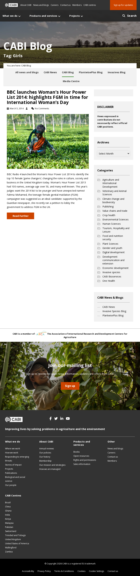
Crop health (108, 215)
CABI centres (89, 5)
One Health (108, 280)
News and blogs (41, 5)
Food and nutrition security (112, 237)
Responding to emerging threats (17, 458)
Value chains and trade (114, 210)
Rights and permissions (84, 460)
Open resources (81, 455)
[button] (51, 418)
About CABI (25, 5)
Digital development (113, 252)
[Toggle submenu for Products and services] (59, 16)
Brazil (8, 502)
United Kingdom (13, 539)
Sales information (81, 464)
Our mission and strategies (52, 464)
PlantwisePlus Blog (112, 315)
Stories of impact (13, 464)
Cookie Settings (96, 571)
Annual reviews (46, 448)
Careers (54, 5)
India (7, 514)
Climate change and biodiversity (113, 200)
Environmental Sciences (115, 219)
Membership (45, 460)
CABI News (108, 306)
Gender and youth (112, 248)
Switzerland (10, 531)
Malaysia (9, 523)
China (8, 506)
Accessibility (28, 571)
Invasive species (111, 272)
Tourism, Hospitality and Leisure (115, 230)
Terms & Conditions (64, 571)
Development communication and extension (113, 260)
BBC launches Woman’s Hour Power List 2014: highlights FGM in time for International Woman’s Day (47, 97)
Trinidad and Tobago (15, 535)
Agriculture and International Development (110, 183)
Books (76, 451)
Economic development (115, 268)
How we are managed (49, 469)
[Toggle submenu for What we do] (19, 16)
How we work (11, 452)
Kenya (8, 518)
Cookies (82, 571)
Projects (9, 468)
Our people (10, 485)
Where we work (12, 448)
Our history (44, 456)
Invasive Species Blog (114, 311)
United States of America (17, 543)
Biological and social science (15, 479)
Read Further (21, 215)
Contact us (65, 5)
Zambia (9, 551)
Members (77, 5)
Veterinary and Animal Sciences (114, 192)
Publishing (108, 206)
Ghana (8, 510)
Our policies (45, 452)
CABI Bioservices (111, 276)
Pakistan (9, 527)
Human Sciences (111, 223)
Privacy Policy (44, 571)
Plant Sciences (110, 243)
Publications (11, 473)
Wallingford (10, 547)
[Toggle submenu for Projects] (82, 16)
